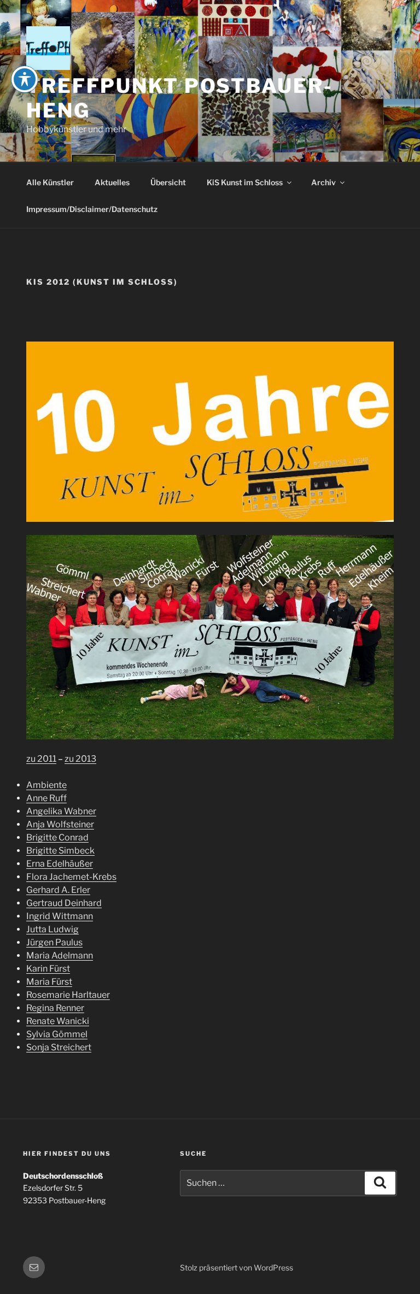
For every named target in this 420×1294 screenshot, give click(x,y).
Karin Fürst (48, 968)
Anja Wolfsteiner (60, 824)
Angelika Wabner (61, 811)
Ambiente (46, 785)
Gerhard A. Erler (58, 890)
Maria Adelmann (59, 955)
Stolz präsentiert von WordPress (236, 1267)
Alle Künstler (50, 182)
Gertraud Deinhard (64, 903)
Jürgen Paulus (54, 942)
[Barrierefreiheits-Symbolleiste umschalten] (24, 79)
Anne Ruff (46, 798)
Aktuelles (112, 182)
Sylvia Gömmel (57, 1034)
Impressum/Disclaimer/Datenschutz (92, 209)
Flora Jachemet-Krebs (71, 877)
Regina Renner (55, 1008)
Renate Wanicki (57, 1021)
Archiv (323, 182)
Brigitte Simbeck (60, 850)
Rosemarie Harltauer (68, 995)
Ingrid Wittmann (59, 916)
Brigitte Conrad (57, 837)
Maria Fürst (49, 982)
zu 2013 (80, 759)
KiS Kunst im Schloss (245, 182)
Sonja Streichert (58, 1047)
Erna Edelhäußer (59, 863)
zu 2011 (41, 759)
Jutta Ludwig (52, 929)
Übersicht (168, 182)
